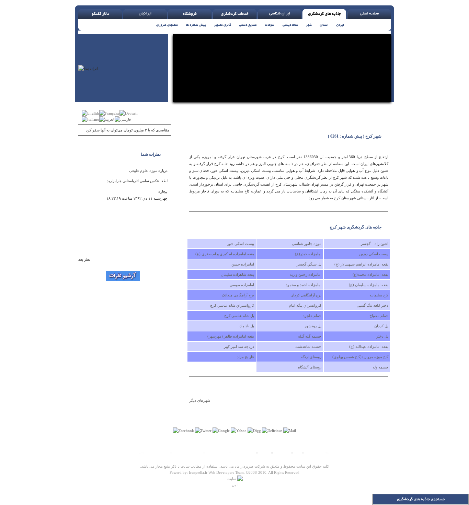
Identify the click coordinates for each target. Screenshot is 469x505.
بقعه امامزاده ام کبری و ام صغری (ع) (224, 254)
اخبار (297, 452)
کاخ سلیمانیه (378, 295)
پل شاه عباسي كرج (239, 316)
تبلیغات (264, 452)
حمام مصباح (378, 316)
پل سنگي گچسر (309, 264)
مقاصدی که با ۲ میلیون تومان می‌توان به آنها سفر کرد (127, 130)
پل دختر (382, 336)
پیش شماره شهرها (187, 452)
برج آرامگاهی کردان (305, 295)
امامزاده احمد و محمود (303, 285)
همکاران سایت (243, 452)
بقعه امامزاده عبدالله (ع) (368, 346)
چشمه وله (380, 367)
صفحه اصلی (314, 452)
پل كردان (381, 326)
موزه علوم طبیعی (143, 170)
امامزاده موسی (242, 285)
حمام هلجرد (312, 316)
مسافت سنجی (217, 452)
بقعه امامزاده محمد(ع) (370, 274)
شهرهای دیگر (199, 400)
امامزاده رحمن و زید (305, 274)
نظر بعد (87, 259)
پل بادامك (246, 326)
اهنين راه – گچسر (374, 244)
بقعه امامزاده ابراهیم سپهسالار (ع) (361, 264)
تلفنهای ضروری (157, 452)
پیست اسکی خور (240, 244)
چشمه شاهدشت (308, 346)
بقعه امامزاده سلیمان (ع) (368, 285)
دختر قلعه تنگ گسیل (372, 305)
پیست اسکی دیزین (373, 254)
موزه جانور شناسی (306, 244)
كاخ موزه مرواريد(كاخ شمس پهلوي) (360, 357)
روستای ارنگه (311, 357)
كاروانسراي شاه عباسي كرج (232, 305)
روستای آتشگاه (309, 367)
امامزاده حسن (242, 264)
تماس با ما (282, 452)
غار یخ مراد (245, 357)
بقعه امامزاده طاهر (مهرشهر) (230, 336)
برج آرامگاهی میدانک (238, 295)
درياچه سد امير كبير (239, 346)
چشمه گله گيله (309, 336)
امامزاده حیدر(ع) (308, 254)
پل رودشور (313, 326)
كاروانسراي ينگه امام (305, 305)
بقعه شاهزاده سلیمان (237, 274)
